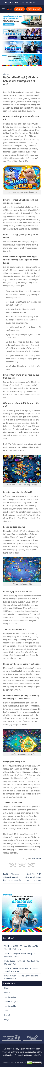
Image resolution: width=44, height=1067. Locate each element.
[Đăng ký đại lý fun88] (22, 21)
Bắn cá (6, 74)
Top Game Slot (10, 1006)
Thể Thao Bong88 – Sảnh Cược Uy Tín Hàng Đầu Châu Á (19, 955)
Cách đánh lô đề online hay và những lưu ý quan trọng (32, 877)
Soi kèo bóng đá (10, 1001)
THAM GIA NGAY (34, 9)
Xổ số (6, 1010)
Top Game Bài (10, 997)
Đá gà (6, 1019)
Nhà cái (7, 992)
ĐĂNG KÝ (19, 9)
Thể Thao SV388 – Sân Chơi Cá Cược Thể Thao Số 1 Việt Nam (21, 947)
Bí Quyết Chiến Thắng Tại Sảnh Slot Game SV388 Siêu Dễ (21, 977)
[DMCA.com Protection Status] (34, 1063)
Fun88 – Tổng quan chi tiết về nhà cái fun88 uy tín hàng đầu (12, 877)
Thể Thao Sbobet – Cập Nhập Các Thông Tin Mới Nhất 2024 (21, 969)
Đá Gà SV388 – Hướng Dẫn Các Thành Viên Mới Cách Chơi (21, 962)
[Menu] (3, 9)
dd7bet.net (36, 858)
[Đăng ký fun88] (22, 912)
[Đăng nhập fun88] (22, 60)
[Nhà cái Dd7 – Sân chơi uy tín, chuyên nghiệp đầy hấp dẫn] (9, 9)
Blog (6, 988)
